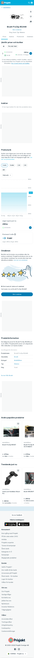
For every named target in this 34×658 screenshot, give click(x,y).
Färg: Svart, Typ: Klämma (17, 32)
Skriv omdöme (17, 30)
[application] (17, 198)
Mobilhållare (6, 7)
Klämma (16, 364)
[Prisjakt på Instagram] (19, 649)
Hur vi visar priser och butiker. (20, 63)
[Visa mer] (2, 53)
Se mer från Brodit (7, 375)
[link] (11, 439)
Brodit (16, 357)
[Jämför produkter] (31, 21)
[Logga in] (32, 2)
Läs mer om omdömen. (21, 260)
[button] (31, 12)
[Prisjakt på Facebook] (15, 649)
